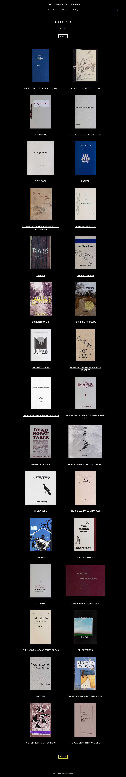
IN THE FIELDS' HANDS (85, 227)
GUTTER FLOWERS (40, 322)
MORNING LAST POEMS (85, 322)
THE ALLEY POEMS (41, 367)
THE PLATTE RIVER (85, 276)
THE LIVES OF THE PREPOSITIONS (85, 135)
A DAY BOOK (40, 181)
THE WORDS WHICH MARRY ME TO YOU (41, 416)
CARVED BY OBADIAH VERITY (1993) (40, 88)
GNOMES (85, 181)
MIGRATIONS (41, 135)
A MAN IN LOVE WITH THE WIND (85, 88)
